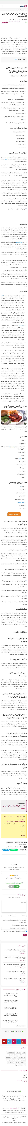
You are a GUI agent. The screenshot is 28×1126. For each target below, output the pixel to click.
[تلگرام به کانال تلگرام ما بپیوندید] (18, 1041)
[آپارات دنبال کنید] (14, 1041)
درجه (24, 1075)
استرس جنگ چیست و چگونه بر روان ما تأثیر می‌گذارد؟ (15, 972)
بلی (17, 886)
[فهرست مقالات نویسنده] (14, 859)
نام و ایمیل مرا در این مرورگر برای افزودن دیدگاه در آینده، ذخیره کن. (14, 921)
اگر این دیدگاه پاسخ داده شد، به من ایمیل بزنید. (14, 931)
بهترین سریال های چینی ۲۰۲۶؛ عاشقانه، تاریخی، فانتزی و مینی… (10, 1001)
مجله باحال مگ (10, 1062)
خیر (11, 886)
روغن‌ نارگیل (4, 296)
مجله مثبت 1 (23, 1065)
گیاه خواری (8, 847)
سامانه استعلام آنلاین (11, 1052)
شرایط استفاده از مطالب (8, 1110)
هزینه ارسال (18, 1052)
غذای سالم (14, 847)
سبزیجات (10, 157)
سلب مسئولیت (21, 1113)
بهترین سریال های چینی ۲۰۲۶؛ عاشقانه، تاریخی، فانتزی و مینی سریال (15, 958)
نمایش (15, 59)
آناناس (20, 487)
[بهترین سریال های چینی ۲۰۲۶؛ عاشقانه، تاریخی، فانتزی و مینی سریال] (22, 1002)
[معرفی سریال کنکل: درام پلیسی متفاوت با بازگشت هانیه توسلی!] (22, 1008)
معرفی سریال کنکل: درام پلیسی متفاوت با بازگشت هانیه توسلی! (14, 979)
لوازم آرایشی (17, 1062)
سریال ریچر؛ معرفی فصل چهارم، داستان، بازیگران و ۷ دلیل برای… (11, 1014)
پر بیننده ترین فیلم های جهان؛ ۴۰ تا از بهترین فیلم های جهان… (10, 1021)
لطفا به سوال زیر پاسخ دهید (20, 925)
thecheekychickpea (19, 842)
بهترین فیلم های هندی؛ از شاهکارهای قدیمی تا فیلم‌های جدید (15, 950)
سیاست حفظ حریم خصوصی (10, 1113)
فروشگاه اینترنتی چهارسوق (11, 1060)
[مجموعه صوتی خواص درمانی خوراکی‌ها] (14, 818)
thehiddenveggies (22, 844)
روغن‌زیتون (21, 325)
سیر (6, 159)
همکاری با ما (22, 1110)
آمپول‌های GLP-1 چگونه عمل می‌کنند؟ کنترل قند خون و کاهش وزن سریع (14, 965)
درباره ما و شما (6, 1108)
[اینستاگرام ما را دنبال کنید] (23, 1041)
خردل (19, 458)
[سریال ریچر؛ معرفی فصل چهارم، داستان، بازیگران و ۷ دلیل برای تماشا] (22, 1015)
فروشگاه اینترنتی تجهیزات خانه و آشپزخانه (17, 1055)
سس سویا (11, 447)
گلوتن (25, 49)
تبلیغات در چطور (13, 1108)
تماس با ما (16, 1110)
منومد (23, 1078)
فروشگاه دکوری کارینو (21, 1057)
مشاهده (23, 835)
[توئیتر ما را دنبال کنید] (9, 1041)
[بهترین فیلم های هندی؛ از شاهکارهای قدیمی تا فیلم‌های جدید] (22, 995)
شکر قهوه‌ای (21, 502)
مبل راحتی (14, 1057)
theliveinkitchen (9, 842)
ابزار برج (17, 1065)
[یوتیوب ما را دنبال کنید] (4, 1041)
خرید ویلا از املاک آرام (21, 1060)
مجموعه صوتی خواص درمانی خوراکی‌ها (16, 821)
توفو (23, 120)
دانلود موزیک (23, 1062)
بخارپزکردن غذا (19, 242)
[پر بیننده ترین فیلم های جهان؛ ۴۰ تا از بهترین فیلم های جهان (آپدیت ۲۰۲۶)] (22, 1022)
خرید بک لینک (8, 1057)
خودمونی (23, 1052)
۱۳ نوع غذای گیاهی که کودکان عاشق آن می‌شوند (14, 807)
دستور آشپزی (20, 847)
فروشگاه (22, 1108)
